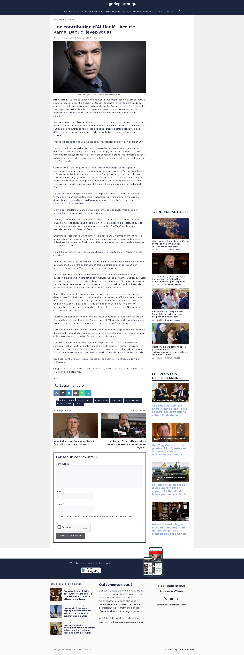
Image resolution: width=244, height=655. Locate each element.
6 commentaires (172, 358)
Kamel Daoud (85, 400)
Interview (91, 11)
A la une (78, 11)
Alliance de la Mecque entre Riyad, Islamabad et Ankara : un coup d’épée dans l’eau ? (169, 314)
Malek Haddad (132, 400)
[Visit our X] (178, 599)
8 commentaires (172, 320)
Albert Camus (67, 400)
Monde (116, 11)
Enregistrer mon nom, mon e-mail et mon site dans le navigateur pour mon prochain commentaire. (95, 517)
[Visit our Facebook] (165, 599)
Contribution (160, 11)
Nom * (59, 491)
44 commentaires (173, 285)
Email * (60, 504)
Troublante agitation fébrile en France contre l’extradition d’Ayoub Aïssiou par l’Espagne (169, 279)
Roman (78, 403)
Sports (137, 11)
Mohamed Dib (64, 403)
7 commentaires (172, 249)
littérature (116, 400)
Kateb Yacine (101, 400)
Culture (126, 11)
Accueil (68, 11)
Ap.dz (174, 11)
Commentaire (64, 464)
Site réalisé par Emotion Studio (179, 649)
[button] (179, 11)
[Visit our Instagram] (171, 599)
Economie (104, 11)
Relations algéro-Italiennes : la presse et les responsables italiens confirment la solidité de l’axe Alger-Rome (170, 351)
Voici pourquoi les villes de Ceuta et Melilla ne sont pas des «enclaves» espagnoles (170, 244)
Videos (147, 11)
